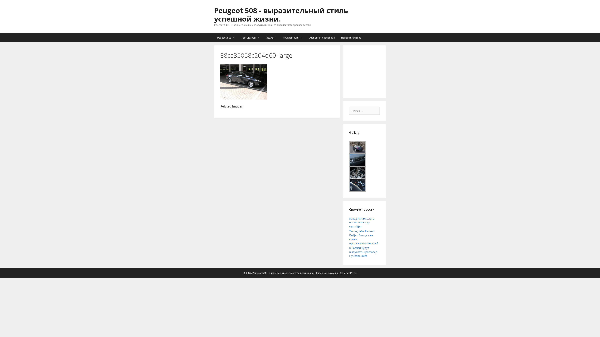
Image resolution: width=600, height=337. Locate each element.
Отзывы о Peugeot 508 (322, 37)
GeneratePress (348, 272)
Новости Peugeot (351, 37)
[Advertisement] (372, 71)
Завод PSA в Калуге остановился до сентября (361, 222)
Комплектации (291, 37)
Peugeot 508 (224, 37)
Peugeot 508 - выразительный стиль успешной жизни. (281, 15)
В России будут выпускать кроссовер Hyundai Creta (363, 252)
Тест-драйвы (248, 37)
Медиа (269, 37)
